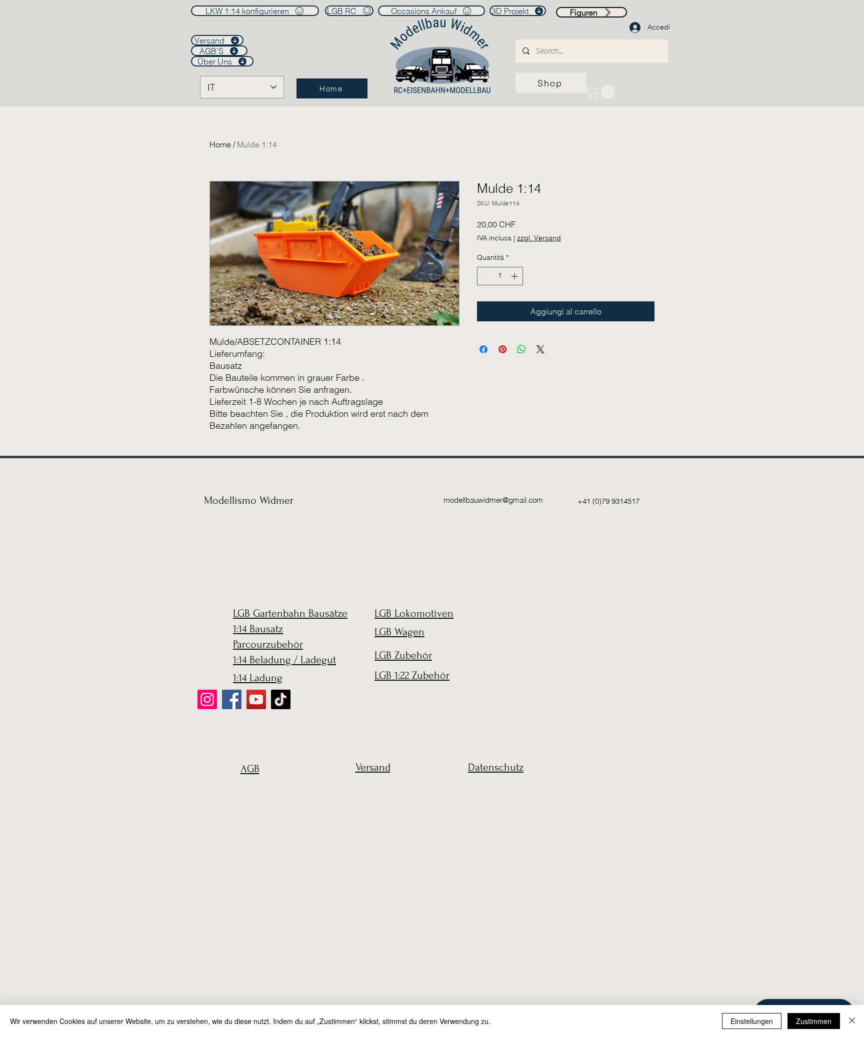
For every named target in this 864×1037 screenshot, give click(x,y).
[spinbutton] (500, 276)
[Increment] (515, 276)
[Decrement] (484, 276)
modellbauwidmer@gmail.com (493, 500)
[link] (601, 91)
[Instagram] (207, 699)
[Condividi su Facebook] (484, 349)
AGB (250, 769)
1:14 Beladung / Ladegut (284, 660)
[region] (247, 793)
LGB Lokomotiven (414, 613)
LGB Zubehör (403, 655)
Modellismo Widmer (249, 500)
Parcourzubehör (268, 644)
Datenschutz (496, 767)
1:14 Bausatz (258, 629)
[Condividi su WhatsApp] (522, 349)
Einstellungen (751, 1021)
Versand (373, 767)
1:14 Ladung (257, 678)
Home (220, 144)
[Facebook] (232, 699)
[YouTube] (256, 699)
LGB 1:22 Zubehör (412, 675)
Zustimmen (814, 1021)
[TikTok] (280, 699)
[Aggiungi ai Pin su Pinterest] (502, 349)
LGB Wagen (399, 632)
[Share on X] (540, 349)
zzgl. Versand (539, 237)
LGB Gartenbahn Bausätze (290, 613)
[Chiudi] (852, 1021)
